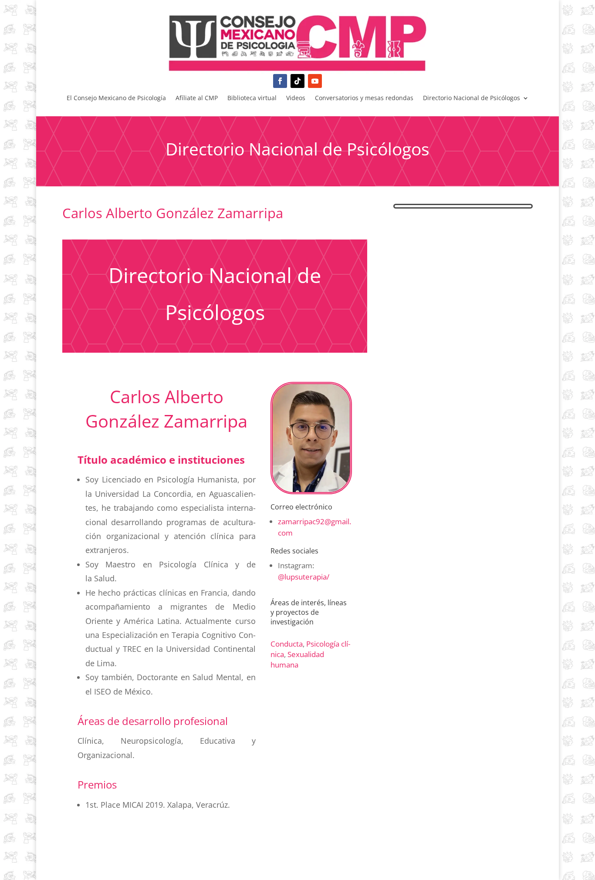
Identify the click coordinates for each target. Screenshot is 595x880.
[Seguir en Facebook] (280, 81)
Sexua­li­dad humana (297, 659)
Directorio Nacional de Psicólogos (471, 98)
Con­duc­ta (286, 644)
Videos (295, 98)
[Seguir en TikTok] (297, 81)
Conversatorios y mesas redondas (364, 98)
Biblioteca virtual (252, 98)
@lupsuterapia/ (303, 577)
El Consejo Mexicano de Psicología (116, 98)
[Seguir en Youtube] (315, 81)
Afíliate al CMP (197, 98)
